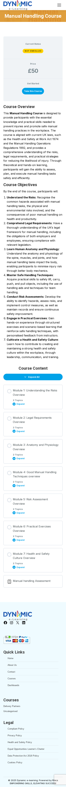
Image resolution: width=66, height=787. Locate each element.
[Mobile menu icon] (59, 5)
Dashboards (13, 685)
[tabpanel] (33, 231)
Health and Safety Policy (20, 742)
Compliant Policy (16, 728)
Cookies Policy (15, 762)
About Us (12, 665)
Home (10, 658)
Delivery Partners (11, 706)
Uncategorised (10, 711)
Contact (11, 672)
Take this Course (33, 91)
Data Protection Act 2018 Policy (23, 755)
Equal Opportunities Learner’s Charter (26, 749)
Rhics (55, 780)
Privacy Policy (15, 735)
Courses (12, 678)
